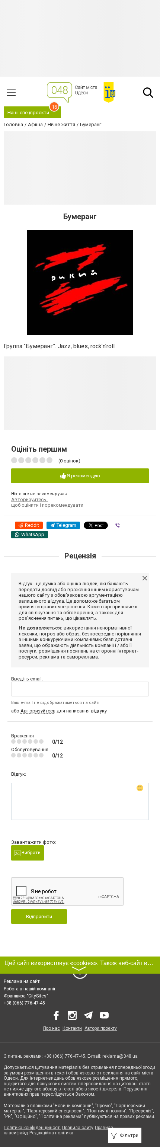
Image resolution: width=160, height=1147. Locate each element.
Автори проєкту (100, 1028)
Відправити (39, 916)
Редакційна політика (51, 1132)
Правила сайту (77, 1127)
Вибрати (30, 852)
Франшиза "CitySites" (26, 996)
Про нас (51, 1028)
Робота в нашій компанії (29, 988)
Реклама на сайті (22, 981)
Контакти (72, 1028)
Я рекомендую (83, 475)
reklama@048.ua (120, 1056)
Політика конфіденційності (32, 1127)
